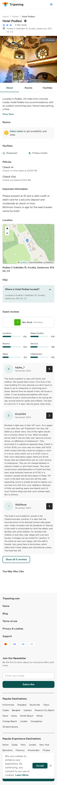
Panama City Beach (44, 710)
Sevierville (35, 704)
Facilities (47, 87)
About (9, 87)
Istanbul (28, 710)
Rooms (28, 87)
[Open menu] (51, 4)
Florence (20, 750)
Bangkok (16, 710)
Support (7, 636)
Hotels (15, 16)
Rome (6, 744)
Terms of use (10, 621)
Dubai (15, 744)
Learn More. (22, 775)
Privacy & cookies (13, 628)
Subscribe (28, 684)
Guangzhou (36, 721)
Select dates (16, 131)
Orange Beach (10, 721)
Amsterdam (34, 750)
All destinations (10, 727)
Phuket (46, 750)
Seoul (5, 715)
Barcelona (8, 750)
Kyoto (14, 715)
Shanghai (21, 704)
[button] (27, 241)
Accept (40, 765)
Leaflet (22, 262)
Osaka (6, 710)
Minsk (40, 715)
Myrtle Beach (26, 715)
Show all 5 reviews (16, 559)
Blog (5, 613)
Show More (8, 114)
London (24, 721)
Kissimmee (8, 704)
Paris (23, 744)
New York (44, 744)
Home (6, 16)
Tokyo (46, 704)
